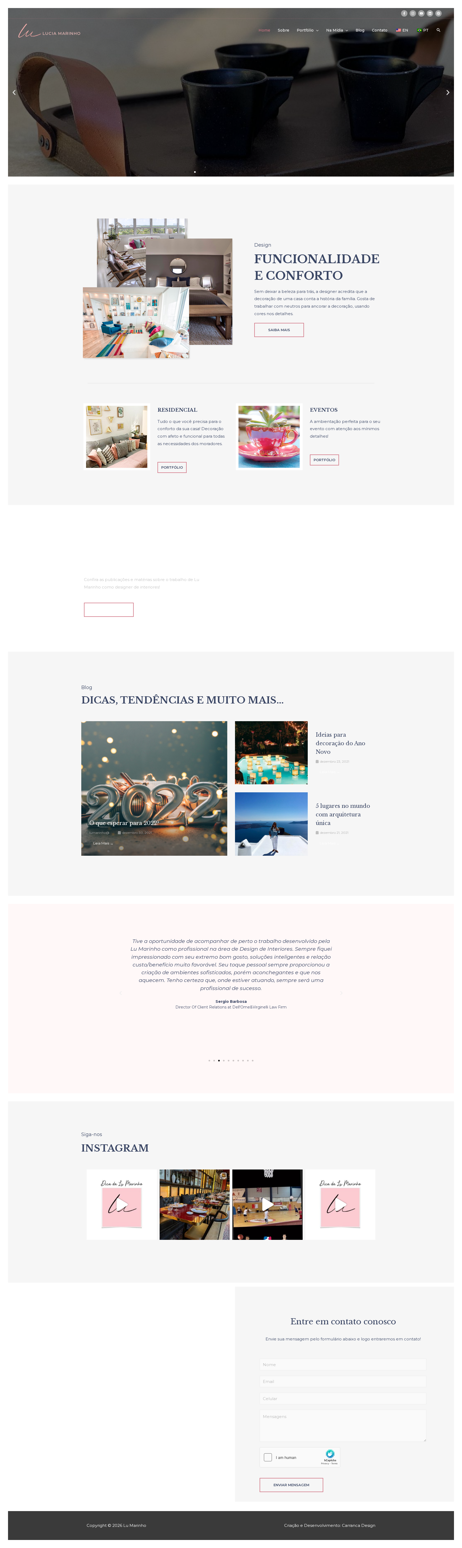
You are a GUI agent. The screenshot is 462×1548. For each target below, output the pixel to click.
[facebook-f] (405, 13)
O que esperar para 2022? (124, 823)
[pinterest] (439, 13)
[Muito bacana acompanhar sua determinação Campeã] (267, 1204)
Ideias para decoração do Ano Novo (340, 743)
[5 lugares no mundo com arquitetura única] (271, 823)
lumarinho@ (99, 833)
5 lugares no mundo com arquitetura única (343, 814)
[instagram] (413, 13)
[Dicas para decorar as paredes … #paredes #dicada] (122, 1204)
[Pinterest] (153, 1407)
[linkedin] (430, 13)
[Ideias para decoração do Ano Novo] (271, 752)
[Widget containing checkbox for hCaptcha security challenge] (300, 1457)
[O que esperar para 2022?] (154, 788)
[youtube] (422, 13)
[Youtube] (117, 1407)
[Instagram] (100, 1407)
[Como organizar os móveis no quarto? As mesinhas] (340, 1204)
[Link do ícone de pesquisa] (438, 30)
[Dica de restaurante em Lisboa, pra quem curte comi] (195, 1204)
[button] (185, 172)
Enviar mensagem (291, 1485)
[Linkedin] (135, 1407)
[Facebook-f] (82, 1407)
